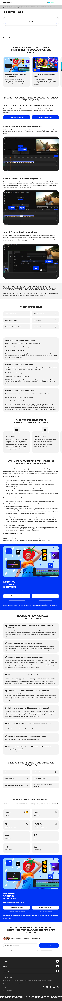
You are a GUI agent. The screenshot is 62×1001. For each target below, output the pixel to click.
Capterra (8, 838)
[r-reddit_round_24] (58, 987)
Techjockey (37, 850)
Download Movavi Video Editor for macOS (17, 376)
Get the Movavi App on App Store (14, 350)
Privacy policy (6, 980)
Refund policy (6, 983)
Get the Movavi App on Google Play (15, 400)
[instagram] (47, 987)
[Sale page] (51, 2)
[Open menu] (58, 2)
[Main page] (8, 2)
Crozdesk (8, 850)
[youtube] (54, 987)
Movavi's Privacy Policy (46, 950)
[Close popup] (58, 6)
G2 (34, 838)
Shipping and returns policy (45, 980)
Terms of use (15, 980)
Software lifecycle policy (30, 980)
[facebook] (43, 987)
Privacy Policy (21, 7)
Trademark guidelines (17, 983)
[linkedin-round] (51, 987)
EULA (21, 980)
